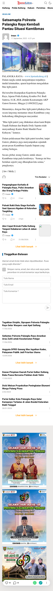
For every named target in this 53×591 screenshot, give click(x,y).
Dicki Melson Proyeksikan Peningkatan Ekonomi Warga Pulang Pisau (26, 387)
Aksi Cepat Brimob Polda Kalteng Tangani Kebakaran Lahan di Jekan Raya (19, 229)
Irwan (13, 35)
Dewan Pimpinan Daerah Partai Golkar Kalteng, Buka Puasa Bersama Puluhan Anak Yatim (25, 374)
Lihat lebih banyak (24, 246)
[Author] (5, 36)
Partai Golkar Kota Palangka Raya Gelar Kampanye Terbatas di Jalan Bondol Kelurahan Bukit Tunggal (25, 402)
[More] (35, 198)
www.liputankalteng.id (35, 76)
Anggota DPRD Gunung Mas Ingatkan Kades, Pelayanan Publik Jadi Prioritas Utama (24, 351)
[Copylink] (40, 583)
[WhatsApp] (35, 583)
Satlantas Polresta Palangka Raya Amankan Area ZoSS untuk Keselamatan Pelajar (24, 337)
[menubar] (4, 3)
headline (6, 14)
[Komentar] (14, 583)
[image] (45, 189)
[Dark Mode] (50, 3)
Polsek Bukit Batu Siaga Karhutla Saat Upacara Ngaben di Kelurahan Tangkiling (19, 208)
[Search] (45, 3)
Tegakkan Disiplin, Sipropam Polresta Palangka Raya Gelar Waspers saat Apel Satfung (25, 324)
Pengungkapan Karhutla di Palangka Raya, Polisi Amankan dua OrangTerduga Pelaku (18, 187)
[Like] (6, 583)
